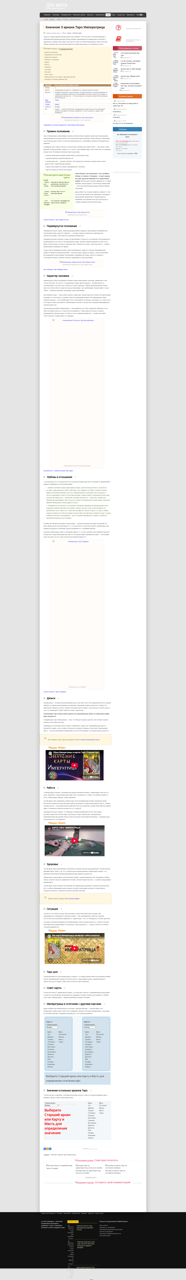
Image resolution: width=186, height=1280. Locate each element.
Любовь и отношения (51, 59)
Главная (46, 1155)
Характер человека (50, 57)
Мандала (139, 15)
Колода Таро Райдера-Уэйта (130, 76)
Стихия (47, 104)
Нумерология (66, 15)
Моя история (131, 37)
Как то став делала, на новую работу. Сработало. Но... (125, 104)
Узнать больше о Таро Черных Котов (56, 220)
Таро (108, 15)
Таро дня (47, 72)
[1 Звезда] (83, 1148)
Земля (57, 104)
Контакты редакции (106, 1231)
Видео (69, 33)
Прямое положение (50, 52)
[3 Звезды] (85, 1148)
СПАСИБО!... (117, 117)
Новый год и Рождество (48, 1213)
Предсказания (74, 19)
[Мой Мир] (50, 1149)
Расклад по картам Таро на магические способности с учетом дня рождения (60, 184)
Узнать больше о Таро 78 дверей (55, 692)
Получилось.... (117, 111)
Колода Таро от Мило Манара (131, 69)
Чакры (58, 19)
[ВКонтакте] (45, 1149)
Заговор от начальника (107, 1227)
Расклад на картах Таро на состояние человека (115, 1172)
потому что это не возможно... (123, 123)
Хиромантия (100, 15)
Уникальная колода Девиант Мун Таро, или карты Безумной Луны (131, 86)
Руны (113, 15)
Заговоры (55, 15)
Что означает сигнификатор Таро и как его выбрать (60, 202)
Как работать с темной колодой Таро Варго (58, 471)
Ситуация (47, 69)
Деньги (46, 62)
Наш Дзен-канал (104, 1235)
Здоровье (47, 67)
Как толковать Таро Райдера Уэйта (55, 269)
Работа (46, 64)
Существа (121, 15)
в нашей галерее (73, 898)
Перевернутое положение (53, 55)
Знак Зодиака (48, 101)
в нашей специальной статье (89, 740)
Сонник (65, 19)
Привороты (130, 15)
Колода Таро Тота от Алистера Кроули (58, 192)
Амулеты (90, 15)
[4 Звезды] (86, 1148)
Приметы (47, 15)
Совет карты (48, 74)
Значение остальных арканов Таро (56, 79)
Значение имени (79, 15)
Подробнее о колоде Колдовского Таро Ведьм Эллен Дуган (64, 125)
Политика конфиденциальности (110, 1233)
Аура (46, 19)
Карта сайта (103, 1225)
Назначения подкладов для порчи (110, 1229)
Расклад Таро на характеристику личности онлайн (88, 1172)
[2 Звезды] (84, 1148)
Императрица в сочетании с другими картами (59, 77)
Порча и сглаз (99, 1213)
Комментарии (77, 33)
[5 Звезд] (88, 1148)
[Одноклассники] (47, 1149)
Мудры (51, 19)
